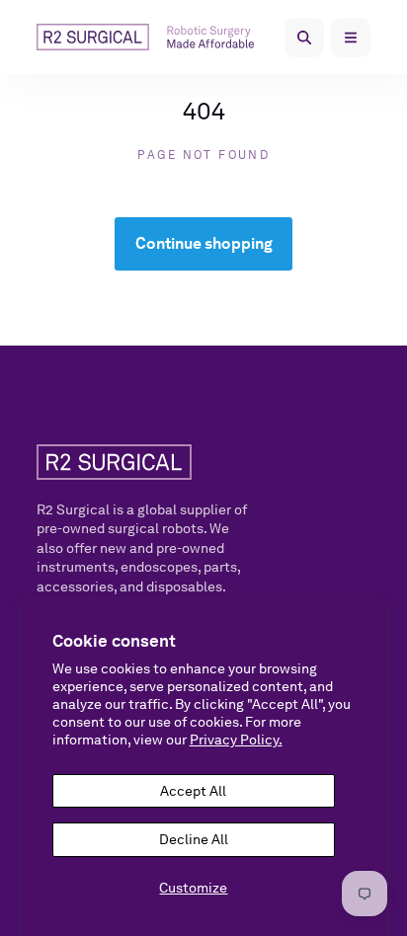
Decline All (193, 839)
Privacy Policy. (236, 739)
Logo (154, 36)
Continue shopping (204, 243)
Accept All (193, 791)
